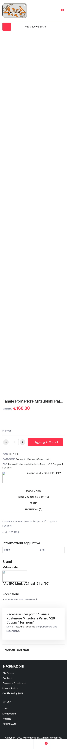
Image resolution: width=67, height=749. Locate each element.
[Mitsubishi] (14, 477)
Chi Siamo (8, 673)
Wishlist (6, 718)
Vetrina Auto (9, 723)
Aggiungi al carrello (46, 442)
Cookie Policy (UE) (12, 693)
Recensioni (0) (33, 509)
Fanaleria (21, 459)
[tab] (33, 491)
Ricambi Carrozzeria (38, 459)
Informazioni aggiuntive (33, 497)
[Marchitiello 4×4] (14, 10)
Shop (5, 708)
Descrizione (33, 490)
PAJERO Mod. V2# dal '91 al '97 (44, 473)
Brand (33, 503)
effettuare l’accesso (23, 626)
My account (9, 713)
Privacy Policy (10, 688)
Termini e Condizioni (14, 683)
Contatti (7, 678)
